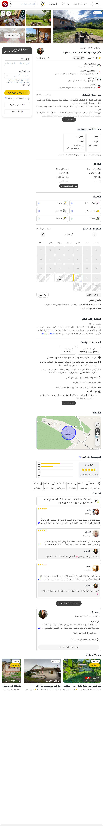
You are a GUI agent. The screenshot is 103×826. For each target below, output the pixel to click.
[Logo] (5, 4)
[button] (79, 4)
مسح (40, 295)
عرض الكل (70, 119)
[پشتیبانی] (42, 4)
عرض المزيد (10, 36)
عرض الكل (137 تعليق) (70, 603)
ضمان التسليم (15, 104)
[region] (69, 433)
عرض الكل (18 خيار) (70, 186)
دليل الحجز (16, 112)
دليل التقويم (91, 294)
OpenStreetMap (94, 449)
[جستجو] (11, 4)
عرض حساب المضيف (70, 647)
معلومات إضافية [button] (48, 333)
